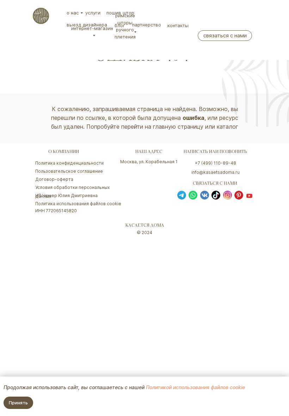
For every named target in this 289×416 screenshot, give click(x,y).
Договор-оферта (54, 179)
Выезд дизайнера (87, 24)
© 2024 (144, 232)
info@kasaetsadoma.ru (215, 172)
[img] (41, 16)
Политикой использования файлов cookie (195, 387)
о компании (63, 152)
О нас (73, 13)
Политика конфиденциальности (69, 163)
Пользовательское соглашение (69, 171)
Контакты (178, 25)
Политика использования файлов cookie (78, 203)
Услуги (92, 13)
